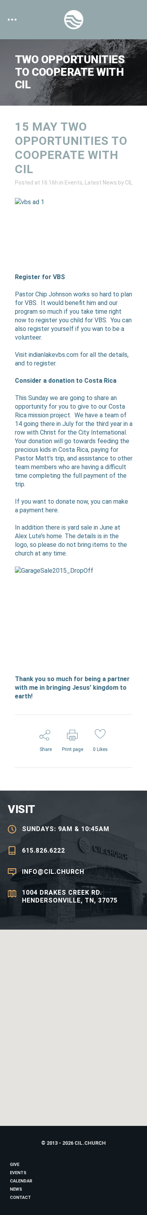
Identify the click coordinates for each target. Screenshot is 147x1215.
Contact (20, 1197)
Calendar (21, 1181)
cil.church (90, 1143)
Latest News (101, 182)
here (51, 510)
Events (73, 182)
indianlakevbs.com (53, 354)
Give (14, 1164)
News (16, 1189)
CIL (128, 182)
